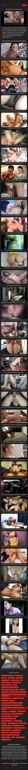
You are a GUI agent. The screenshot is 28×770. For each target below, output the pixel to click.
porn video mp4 (18, 675)
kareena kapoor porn (15, 732)
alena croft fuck (5, 732)
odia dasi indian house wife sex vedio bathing (12, 702)
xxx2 (21, 680)
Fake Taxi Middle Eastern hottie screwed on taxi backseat (13, 708)
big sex (13, 737)
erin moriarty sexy (18, 720)
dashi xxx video (22, 723)
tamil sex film (19, 677)
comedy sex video (6, 737)
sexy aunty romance (6, 682)
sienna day (15, 716)
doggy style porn (5, 680)
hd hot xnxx (4, 677)
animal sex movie (16, 682)
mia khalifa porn (12, 711)
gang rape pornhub (6, 739)
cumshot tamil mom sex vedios (9, 718)
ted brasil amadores (6, 730)
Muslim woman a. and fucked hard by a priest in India (14, 691)
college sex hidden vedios (8, 675)
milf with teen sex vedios (18, 698)
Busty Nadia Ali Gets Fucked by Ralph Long (12, 705)
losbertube (4, 723)
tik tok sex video (21, 711)
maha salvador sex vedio (19, 727)
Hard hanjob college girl (17, 713)
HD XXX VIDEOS (14, 761)
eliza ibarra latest (15, 680)
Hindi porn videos (14, 2)
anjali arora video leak (7, 727)
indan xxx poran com (13, 723)
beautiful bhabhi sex (6, 698)
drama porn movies (6, 725)
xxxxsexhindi (5, 700)
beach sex (11, 700)
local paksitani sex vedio (17, 725)
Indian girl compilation (7, 716)
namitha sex (4, 711)
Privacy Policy (17, 766)
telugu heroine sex (16, 730)
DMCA (3, 766)
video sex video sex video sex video (10, 689)
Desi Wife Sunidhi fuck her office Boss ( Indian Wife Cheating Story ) (13, 695)
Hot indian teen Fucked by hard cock (10, 687)
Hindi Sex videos (21, 768)
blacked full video (20, 737)
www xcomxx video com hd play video (10, 734)
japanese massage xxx (7, 720)
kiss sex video (11, 677)
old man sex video (6, 713)
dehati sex (22, 689)
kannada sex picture (6, 684)
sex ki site (14, 684)
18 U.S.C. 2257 (9, 766)
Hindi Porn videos (12, 768)
